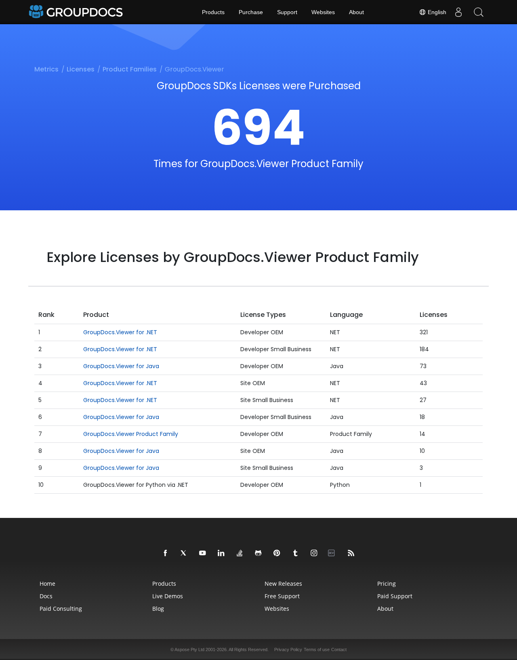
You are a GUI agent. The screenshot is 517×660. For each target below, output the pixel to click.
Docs (46, 596)
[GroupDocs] (76, 12)
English (436, 12)
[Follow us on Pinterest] (277, 553)
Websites (323, 12)
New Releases (283, 583)
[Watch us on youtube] (203, 553)
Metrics (46, 69)
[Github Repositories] (258, 553)
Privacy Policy (288, 649)
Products (213, 12)
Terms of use (317, 649)
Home (47, 583)
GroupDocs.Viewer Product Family (130, 434)
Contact (339, 649)
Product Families (130, 69)
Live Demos (167, 596)
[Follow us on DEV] (333, 553)
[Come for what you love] (295, 553)
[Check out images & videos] (314, 553)
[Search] (479, 12)
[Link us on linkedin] (221, 553)
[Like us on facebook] (165, 553)
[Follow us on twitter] (184, 553)
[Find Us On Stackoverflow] (240, 553)
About (356, 12)
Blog (158, 608)
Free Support (282, 596)
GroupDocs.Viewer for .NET (120, 332)
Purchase (251, 12)
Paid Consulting (61, 608)
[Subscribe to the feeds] (351, 553)
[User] (458, 12)
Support (287, 12)
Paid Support (394, 596)
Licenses (81, 69)
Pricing (386, 583)
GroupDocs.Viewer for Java (121, 366)
